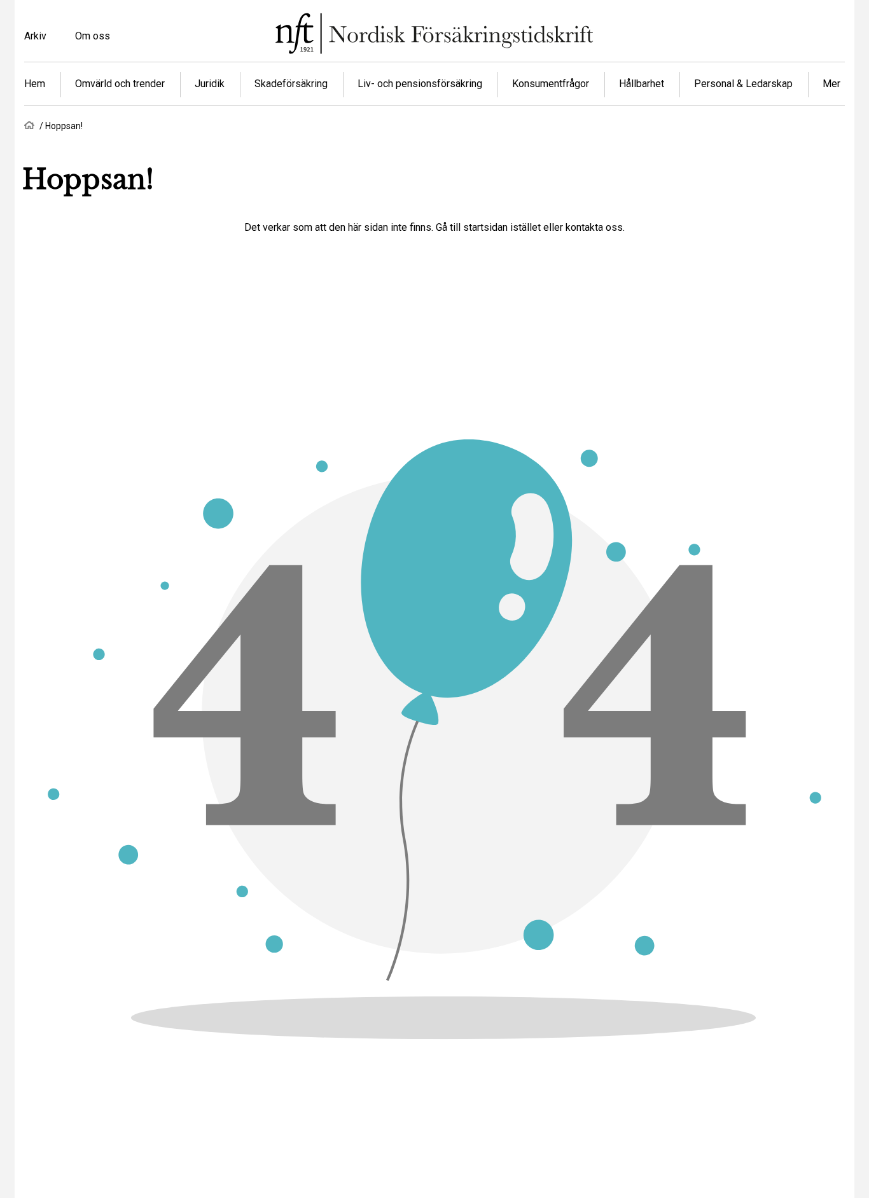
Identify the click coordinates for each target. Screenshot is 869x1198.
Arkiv (35, 36)
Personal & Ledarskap (743, 84)
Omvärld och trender (120, 84)
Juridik (210, 84)
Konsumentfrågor (550, 84)
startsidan (485, 227)
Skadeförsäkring (291, 84)
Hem (34, 84)
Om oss (92, 36)
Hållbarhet (641, 84)
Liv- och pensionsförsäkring (420, 84)
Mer (831, 84)
